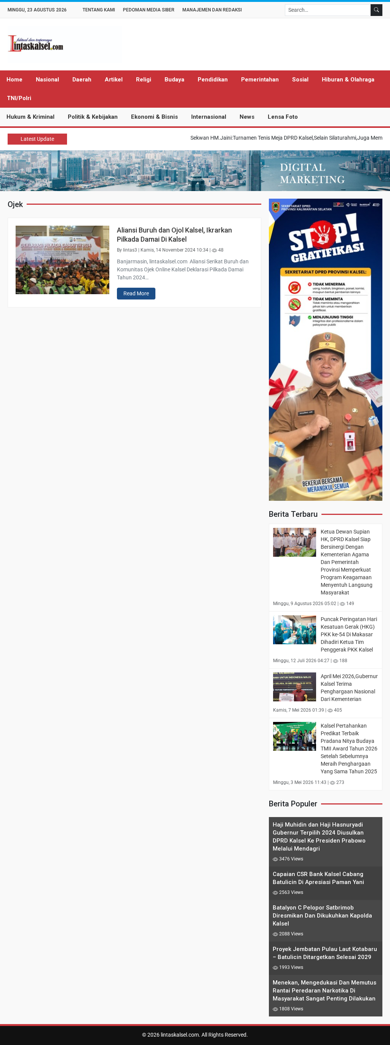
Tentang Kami (99, 10)
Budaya (174, 79)
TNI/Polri (19, 98)
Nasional (47, 79)
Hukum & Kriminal (30, 116)
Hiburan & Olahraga (348, 79)
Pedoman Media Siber (148, 10)
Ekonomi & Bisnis (154, 116)
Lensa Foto (283, 116)
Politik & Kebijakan (93, 116)
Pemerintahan (260, 79)
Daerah (81, 79)
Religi (143, 79)
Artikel (114, 79)
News (247, 116)
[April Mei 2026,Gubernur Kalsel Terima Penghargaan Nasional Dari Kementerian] (294, 686)
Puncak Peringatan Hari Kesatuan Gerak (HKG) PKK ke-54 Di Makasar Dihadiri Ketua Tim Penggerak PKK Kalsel (349, 634)
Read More (136, 293)
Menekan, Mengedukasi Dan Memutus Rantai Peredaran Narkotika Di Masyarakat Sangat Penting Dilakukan (324, 990)
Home (14, 79)
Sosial (300, 79)
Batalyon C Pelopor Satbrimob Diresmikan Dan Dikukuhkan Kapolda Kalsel (322, 915)
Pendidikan (213, 79)
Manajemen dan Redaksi (212, 10)
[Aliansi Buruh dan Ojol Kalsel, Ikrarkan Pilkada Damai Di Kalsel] (62, 259)
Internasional (208, 116)
